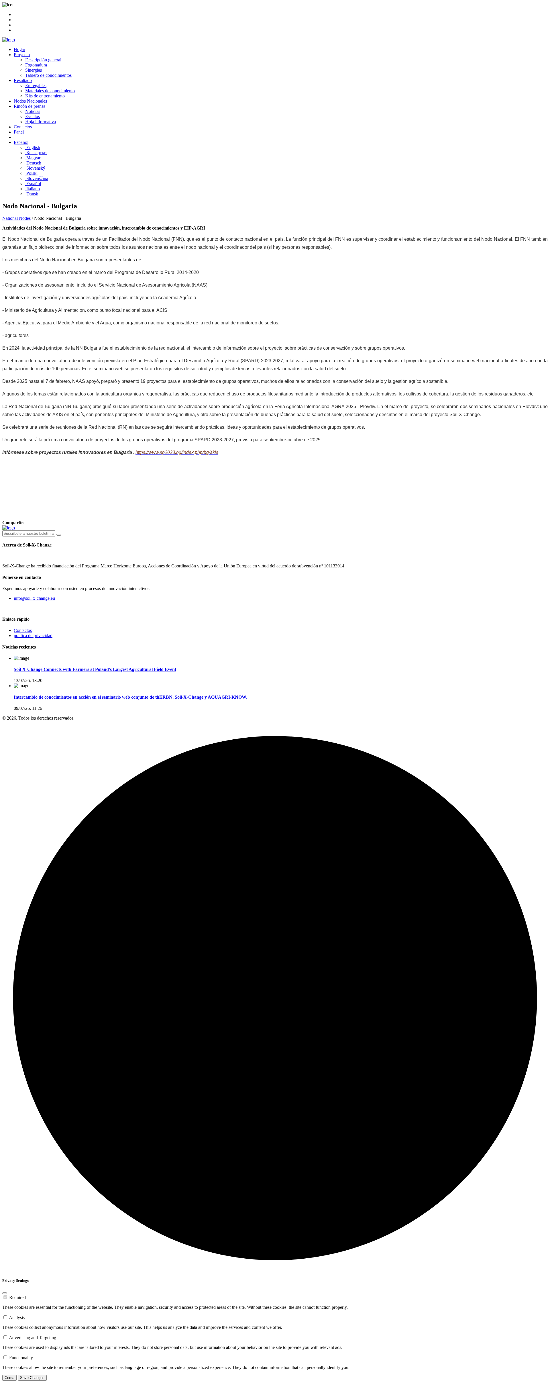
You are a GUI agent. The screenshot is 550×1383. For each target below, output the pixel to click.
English (32, 147)
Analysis (17, 1317)
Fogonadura (36, 64)
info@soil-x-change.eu (34, 598)
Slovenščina (36, 178)
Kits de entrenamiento (45, 95)
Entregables (35, 85)
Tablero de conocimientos (48, 75)
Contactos (23, 126)
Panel (19, 132)
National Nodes (16, 218)
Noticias (32, 111)
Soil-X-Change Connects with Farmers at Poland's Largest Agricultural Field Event (95, 669)
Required (17, 1297)
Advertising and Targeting (32, 1337)
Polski (31, 173)
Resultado (23, 80)
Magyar (32, 157)
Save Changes (32, 1378)
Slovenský (35, 168)
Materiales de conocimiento (50, 90)
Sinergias (33, 70)
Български (36, 152)
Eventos (32, 116)
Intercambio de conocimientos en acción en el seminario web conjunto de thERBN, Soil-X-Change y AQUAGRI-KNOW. (130, 697)
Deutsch (33, 162)
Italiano (32, 188)
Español (21, 142)
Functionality (21, 1357)
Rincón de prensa (29, 106)
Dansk (31, 193)
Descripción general (43, 59)
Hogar (19, 49)
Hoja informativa (40, 121)
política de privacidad (33, 635)
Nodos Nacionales (30, 101)
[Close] (4, 1293)
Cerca (9, 1378)
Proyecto (22, 54)
